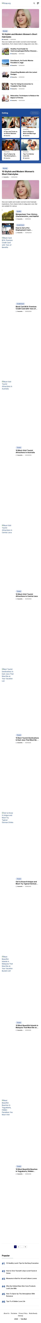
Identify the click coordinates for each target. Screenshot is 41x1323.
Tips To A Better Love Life (15, 1301)
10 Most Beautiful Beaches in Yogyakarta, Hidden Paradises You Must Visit (26, 1171)
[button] (34, 3)
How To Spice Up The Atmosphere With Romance (9, 156)
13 (26, 1247)
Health (19, 211)
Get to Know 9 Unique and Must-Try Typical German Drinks (26, 884)
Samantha (5, 39)
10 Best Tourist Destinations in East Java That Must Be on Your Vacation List (27, 740)
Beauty (5, 31)
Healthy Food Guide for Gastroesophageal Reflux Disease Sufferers (23, 51)
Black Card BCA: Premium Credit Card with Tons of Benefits (26, 309)
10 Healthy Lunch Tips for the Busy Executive (22, 1263)
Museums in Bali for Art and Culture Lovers (21, 1278)
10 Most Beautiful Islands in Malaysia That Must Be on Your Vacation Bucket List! (27, 1028)
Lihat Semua (34, 113)
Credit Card (20, 225)
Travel (19, 447)
